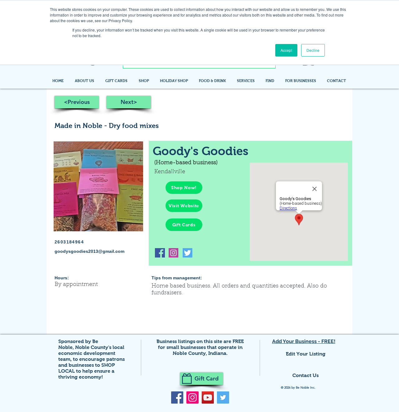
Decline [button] (313, 50)
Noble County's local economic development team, (91, 353)
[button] (271, 81)
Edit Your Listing (305, 353)
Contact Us (305, 375)
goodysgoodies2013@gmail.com (89, 251)
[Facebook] (177, 397)
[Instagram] (192, 397)
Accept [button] (286, 50)
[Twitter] (223, 397)
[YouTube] (208, 397)
